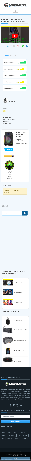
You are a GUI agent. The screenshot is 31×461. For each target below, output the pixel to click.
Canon (4, 435)
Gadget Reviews (6, 432)
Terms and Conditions (14, 451)
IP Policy (23, 451)
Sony (19, 435)
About (6, 451)
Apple (15, 432)
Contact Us (27, 451)
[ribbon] (2, 14)
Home (3, 451)
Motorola (9, 438)
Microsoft (11, 435)
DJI (3, 438)
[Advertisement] (14, 243)
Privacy (19, 451)
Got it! (15, 458)
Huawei (17, 438)
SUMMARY (13, 55)
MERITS (6, 55)
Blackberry (25, 438)
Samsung (22, 432)
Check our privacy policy (21, 456)
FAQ (8, 451)
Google (25, 435)
